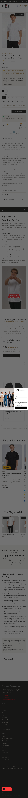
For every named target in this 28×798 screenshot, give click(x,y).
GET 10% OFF (21, 408)
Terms (23, 403)
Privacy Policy (19, 403)
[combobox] (16, 400)
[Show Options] (26, 405)
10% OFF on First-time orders (19, 392)
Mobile (16, 398)
